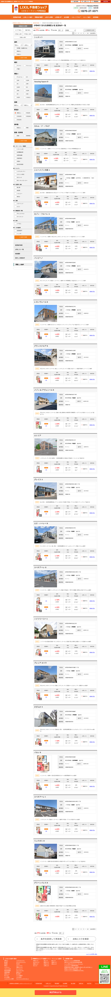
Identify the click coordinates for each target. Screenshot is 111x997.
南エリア (54, 960)
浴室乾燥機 (7, 972)
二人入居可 (19, 977)
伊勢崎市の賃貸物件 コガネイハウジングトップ (21, 983)
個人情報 (73, 983)
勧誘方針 (81, 983)
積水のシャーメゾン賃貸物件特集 (72, 960)
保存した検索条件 (20, 258)
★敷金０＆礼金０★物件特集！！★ (72, 968)
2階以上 (6, 960)
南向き (5, 965)
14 (87, 33)
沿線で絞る (27, 30)
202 (46, 742)
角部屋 (5, 964)
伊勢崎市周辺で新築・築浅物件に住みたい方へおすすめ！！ (78, 967)
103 (46, 71)
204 (46, 116)
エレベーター (19, 965)
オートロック (19, 968)
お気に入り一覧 (19, 249)
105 (46, 609)
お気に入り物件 (27, 17)
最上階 (5, 962)
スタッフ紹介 (87, 17)
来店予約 (89, 983)
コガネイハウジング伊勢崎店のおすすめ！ (74, 970)
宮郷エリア (54, 962)
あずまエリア (36, 962)
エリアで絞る (18, 30)
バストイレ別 (7, 968)
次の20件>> (93, 33)
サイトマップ (98, 983)
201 (46, 292)
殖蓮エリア (35, 964)
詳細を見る (92, 71)
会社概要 (66, 17)
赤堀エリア (35, 960)
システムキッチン (20, 960)
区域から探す (23, 37)
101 (46, 513)
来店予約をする (55, 992)
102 (46, 160)
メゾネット (7, 967)
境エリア (46, 960)
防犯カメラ (19, 972)
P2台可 (18, 964)
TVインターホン (20, 970)
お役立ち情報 (49, 17)
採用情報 (95, 17)
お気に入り (48, 983)
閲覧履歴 (57, 983)
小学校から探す (18, 34)
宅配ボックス (19, 967)
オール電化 (7, 977)
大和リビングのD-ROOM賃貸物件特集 (73, 962)
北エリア (35, 965)
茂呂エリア (54, 964)
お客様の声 (58, 17)
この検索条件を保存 (89, 30)
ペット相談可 (19, 975)
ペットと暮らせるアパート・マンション (73, 964)
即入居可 (18, 973)
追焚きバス (7, 973)
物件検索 (76, 1)
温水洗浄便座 (7, 970)
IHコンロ (6, 975)
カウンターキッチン (21, 962)
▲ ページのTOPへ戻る (91, 954)
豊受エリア (46, 962)
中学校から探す (27, 34)
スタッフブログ (76, 17)
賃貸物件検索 (17, 17)
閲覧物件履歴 (39, 17)
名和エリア (46, 964)
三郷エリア (46, 965)
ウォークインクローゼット (22, 978)
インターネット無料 (9, 978)
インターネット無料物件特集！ (71, 965)
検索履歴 (17, 253)
